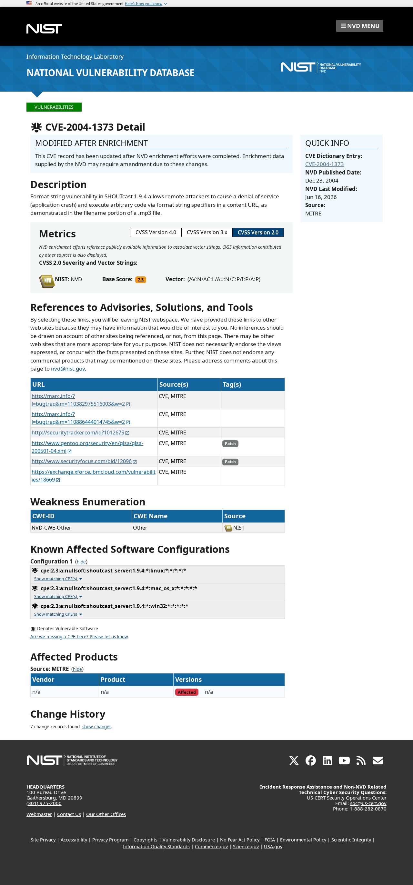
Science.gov (246, 846)
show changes (96, 727)
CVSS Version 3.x (207, 232)
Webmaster (39, 814)
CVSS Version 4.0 (156, 232)
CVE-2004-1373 (324, 164)
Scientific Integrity (351, 840)
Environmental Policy (303, 840)
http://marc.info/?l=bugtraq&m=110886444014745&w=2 (78, 418)
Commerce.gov (211, 846)
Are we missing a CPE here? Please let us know (79, 637)
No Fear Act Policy (239, 840)
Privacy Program (110, 840)
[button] (359, 26)
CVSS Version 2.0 (258, 232)
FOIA (270, 840)
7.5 (141, 280)
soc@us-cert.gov (368, 803)
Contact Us (69, 814)
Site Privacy (43, 840)
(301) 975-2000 (44, 803)
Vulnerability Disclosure (189, 840)
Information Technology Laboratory (75, 56)
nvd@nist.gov (68, 368)
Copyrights (145, 840)
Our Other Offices (106, 814)
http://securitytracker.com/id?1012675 (78, 432)
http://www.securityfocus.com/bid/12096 (82, 461)
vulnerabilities (54, 107)
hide (81, 562)
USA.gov (273, 846)
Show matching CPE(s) (56, 579)
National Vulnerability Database (110, 72)
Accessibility (74, 840)
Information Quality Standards (156, 846)
